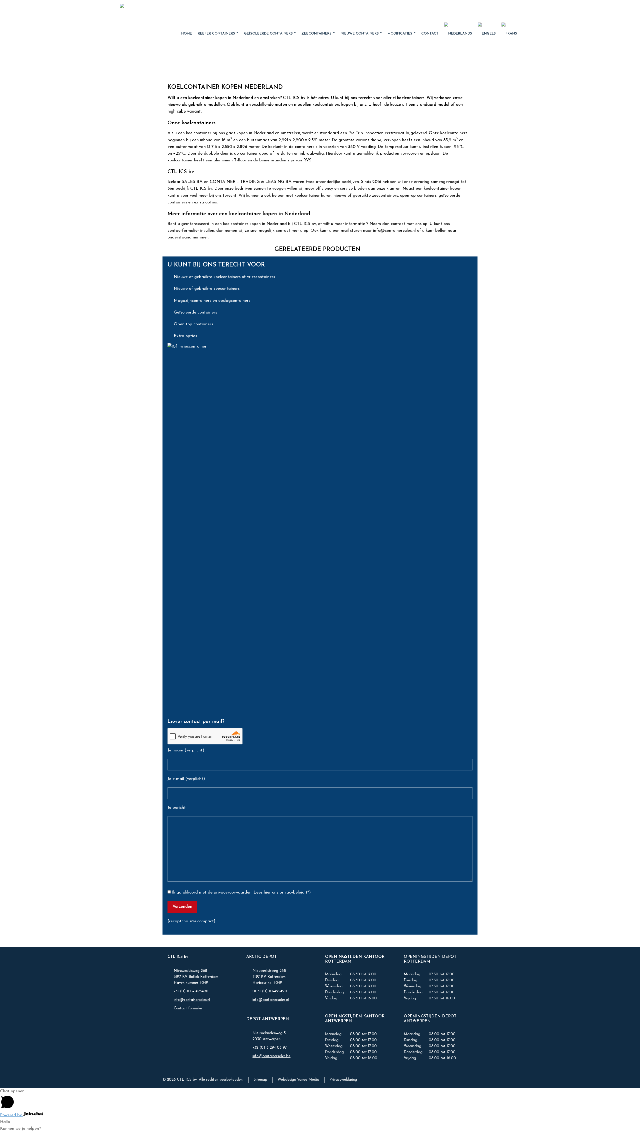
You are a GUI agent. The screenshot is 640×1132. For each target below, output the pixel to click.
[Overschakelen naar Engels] (487, 34)
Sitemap (260, 1080)
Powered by (11, 1115)
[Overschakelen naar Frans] (509, 34)
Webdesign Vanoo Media (298, 1080)
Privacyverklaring (343, 1080)
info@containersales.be (271, 1056)
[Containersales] (152, 11)
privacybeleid (292, 892)
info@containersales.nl (394, 230)
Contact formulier (188, 1008)
